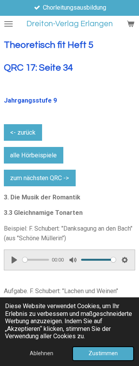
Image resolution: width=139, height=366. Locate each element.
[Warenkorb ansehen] (130, 24)
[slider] (35, 259)
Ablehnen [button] (41, 353)
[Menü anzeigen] (8, 24)
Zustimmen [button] (103, 353)
